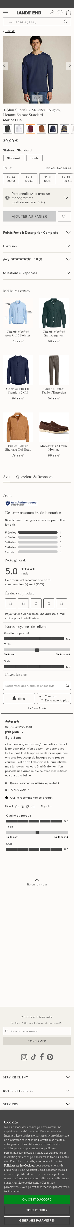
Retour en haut (37, 884)
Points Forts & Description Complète (30, 232)
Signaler (46, 806)
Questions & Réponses (20, 272)
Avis (6, 477)
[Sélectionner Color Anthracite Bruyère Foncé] (7, 128)
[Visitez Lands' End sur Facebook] (40, 1057)
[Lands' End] (29, 13)
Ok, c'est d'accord (37, 1199)
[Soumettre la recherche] (66, 21)
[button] (10, 603)
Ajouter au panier (29, 216)
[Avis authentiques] (21, 504)
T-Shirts (10, 31)
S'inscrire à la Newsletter (37, 1017)
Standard (13, 158)
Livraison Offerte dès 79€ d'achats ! (37, 4)
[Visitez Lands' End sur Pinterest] (48, 1057)
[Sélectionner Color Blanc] (19, 128)
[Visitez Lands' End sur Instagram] (24, 1057)
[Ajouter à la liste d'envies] (64, 216)
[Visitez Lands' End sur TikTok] (32, 1057)
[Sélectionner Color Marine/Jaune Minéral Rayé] (64, 128)
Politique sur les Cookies (19, 1165)
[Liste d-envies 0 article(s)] (60, 12)
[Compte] (52, 12)
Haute (34, 158)
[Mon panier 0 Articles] (68, 12)
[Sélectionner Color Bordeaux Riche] (30, 128)
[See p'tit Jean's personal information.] (22, 731)
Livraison (10, 246)
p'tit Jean (12, 732)
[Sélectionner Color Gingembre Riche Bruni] (41, 128)
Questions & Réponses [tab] (34, 477)
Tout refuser (37, 1210)
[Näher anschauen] (4, 66)
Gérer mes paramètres (37, 1220)
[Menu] (5, 12)
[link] (28, 571)
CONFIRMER (37, 1041)
